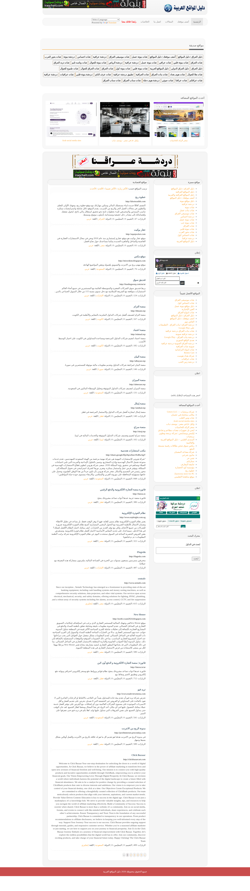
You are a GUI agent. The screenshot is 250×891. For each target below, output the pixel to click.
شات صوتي (167, 80)
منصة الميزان (139, 380)
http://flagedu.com (137, 556)
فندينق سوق (139, 280)
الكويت (100, 319)
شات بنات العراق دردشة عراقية (180, 331)
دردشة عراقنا (188, 238)
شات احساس (83, 57)
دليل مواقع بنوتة (187, 201)
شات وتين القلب (186, 418)
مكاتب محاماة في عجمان (182, 415)
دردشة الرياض (115, 62)
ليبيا (101, 439)
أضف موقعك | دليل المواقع (162, 57)
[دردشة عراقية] (125, 173)
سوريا (100, 369)
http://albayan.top (138, 361)
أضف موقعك (183, 22)
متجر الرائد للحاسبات (184, 427)
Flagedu (141, 552)
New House (140, 614)
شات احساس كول (186, 235)
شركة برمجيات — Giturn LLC (180, 412)
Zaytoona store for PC (184, 474)
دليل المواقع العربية (159, 68)
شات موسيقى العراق (119, 57)
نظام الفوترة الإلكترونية (134, 513)
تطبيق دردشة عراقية (123, 74)
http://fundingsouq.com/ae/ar (133, 284)
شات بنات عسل (187, 210)
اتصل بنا (157, 22)
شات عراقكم (196, 80)
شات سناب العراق (132, 80)
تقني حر (190, 458)
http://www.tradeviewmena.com (131, 694)
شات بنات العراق (159, 74)
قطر (101, 416)
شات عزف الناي (103, 74)
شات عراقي (165, 62)
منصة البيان (140, 356)
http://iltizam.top (138, 311)
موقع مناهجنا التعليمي (184, 477)
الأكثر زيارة (123, 188)
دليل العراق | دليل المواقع (190, 57)
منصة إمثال (140, 403)
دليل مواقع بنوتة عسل (184, 306)
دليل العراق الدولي (180, 68)
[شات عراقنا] (125, 161)
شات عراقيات (66, 74)
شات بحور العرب (53, 57)
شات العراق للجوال (90, 68)
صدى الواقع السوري (185, 340)
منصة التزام (140, 306)
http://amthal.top (138, 408)
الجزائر (101, 219)
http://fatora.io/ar (138, 667)
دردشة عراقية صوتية (185, 334)
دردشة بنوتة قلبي (84, 74)
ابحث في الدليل (193, 544)
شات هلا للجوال (194, 74)
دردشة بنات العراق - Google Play (179, 337)
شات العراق (196, 62)
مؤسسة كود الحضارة (184, 467)
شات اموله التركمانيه (184, 349)
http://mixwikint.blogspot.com (132, 261)
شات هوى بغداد (177, 74)
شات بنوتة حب (187, 223)
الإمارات (99, 295)
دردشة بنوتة (69, 57)
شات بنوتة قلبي (180, 62)
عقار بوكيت (140, 229)
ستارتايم (190, 461)
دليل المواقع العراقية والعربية (181, 195)
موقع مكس (140, 256)
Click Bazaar (139, 755)
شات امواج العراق (186, 312)
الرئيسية (197, 22)
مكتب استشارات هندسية (133, 450)
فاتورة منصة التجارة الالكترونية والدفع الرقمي (123, 489)
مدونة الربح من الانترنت (134, 728)
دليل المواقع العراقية (185, 192)
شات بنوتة (189, 207)
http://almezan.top (137, 384)
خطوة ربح (140, 197)
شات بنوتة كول (123, 68)
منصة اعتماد (139, 330)
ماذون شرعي (188, 455)
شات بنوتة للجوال (98, 62)
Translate (112, 22)
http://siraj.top (139, 431)
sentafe (142, 578)
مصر (102, 245)
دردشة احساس (187, 216)
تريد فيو (142, 689)
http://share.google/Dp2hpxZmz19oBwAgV (126, 455)
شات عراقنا (181, 80)
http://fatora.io (139, 494)
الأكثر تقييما (110, 188)
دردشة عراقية (99, 57)
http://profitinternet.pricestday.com (130, 733)
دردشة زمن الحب (186, 362)
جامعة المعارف (187, 464)
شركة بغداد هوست (185, 356)
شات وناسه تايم (79, 62)
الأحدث (93, 188)
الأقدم (100, 188)
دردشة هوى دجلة (151, 80)
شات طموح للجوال (69, 68)
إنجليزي (88, 603)
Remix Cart (189, 353)
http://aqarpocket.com (136, 234)
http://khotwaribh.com (136, 201)
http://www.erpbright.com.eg (133, 517)
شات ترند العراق (61, 62)
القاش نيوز (189, 322)
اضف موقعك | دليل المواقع (182, 318)
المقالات (169, 22)
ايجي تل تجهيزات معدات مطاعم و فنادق (176, 430)
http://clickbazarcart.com (134, 759)
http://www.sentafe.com (135, 583)
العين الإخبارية (188, 309)
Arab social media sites (183, 421)
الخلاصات (145, 22)
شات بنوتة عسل (139, 57)
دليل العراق (196, 68)
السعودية (100, 269)
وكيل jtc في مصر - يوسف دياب (180, 424)
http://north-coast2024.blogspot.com (129, 619)
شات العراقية (142, 74)
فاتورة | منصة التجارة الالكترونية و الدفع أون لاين (121, 663)
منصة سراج (140, 427)
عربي (89, 219)
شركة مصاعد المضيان (184, 452)
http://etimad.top (138, 334)
